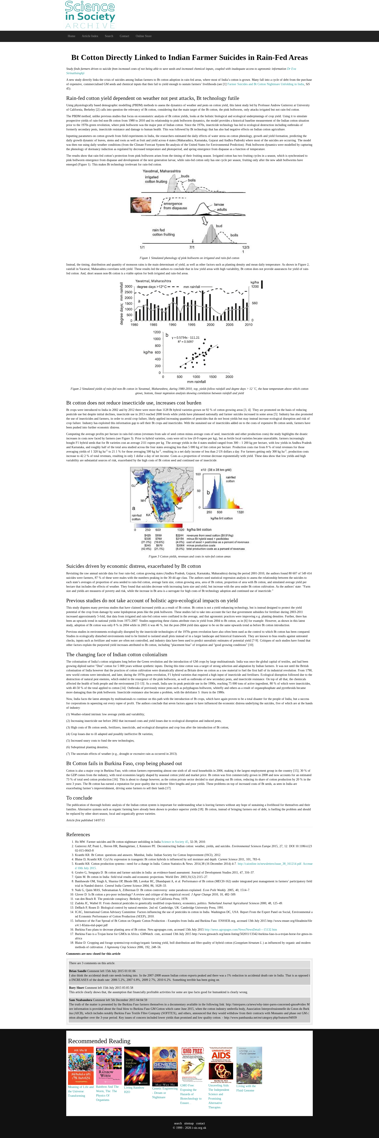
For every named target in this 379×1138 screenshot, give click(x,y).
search (178, 1123)
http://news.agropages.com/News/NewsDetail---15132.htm (241, 929)
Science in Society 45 (174, 841)
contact (200, 1123)
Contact (124, 36)
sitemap (189, 1123)
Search (109, 36)
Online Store (144, 36)
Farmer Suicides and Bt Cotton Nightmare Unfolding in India (265, 84)
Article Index (90, 36)
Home (71, 36)
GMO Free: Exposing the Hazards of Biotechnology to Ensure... (191, 1094)
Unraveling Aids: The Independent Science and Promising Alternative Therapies (218, 1096)
